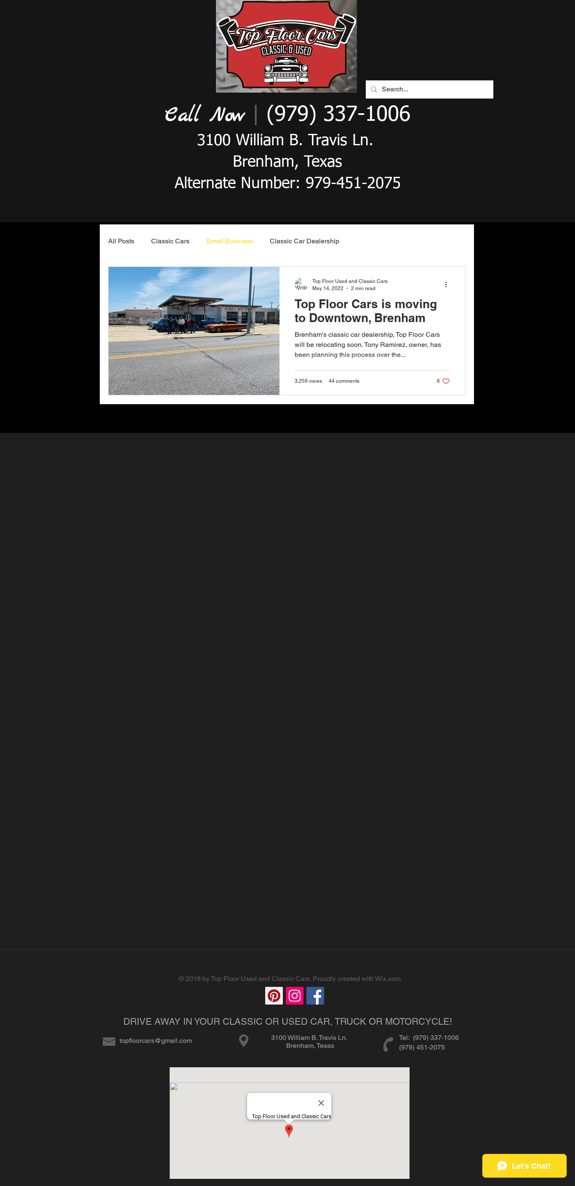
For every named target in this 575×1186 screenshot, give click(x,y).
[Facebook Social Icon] (315, 996)
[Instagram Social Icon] (294, 996)
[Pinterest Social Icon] (274, 996)
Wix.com (388, 979)
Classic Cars (170, 241)
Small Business (229, 241)
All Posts (121, 241)
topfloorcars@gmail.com (156, 1041)
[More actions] (449, 284)
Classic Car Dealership (304, 241)
